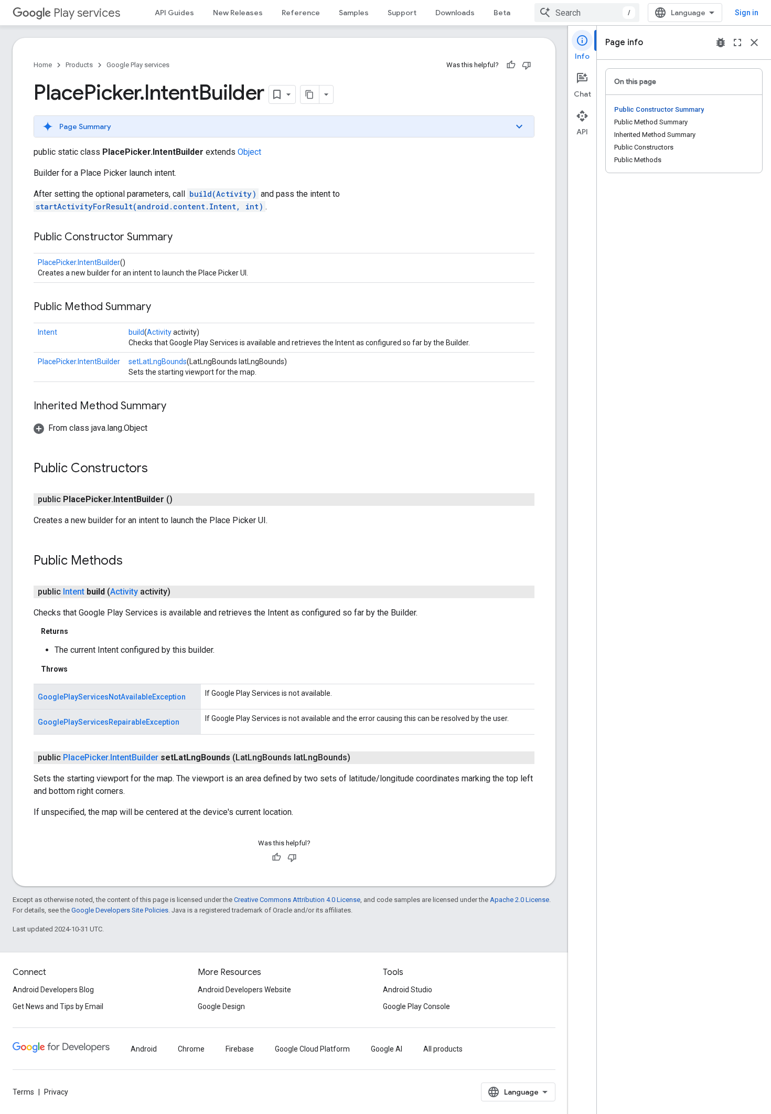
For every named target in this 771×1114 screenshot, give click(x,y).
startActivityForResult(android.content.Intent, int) (149, 206)
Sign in (746, 12)
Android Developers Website (244, 989)
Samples (354, 12)
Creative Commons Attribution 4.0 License (297, 900)
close (754, 42)
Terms (23, 1092)
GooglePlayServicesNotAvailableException (112, 697)
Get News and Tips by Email (58, 1006)
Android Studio (407, 989)
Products (79, 65)
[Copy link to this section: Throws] (78, 669)
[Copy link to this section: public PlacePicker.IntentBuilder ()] (183, 499)
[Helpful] (511, 65)
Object (249, 152)
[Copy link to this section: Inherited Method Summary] (176, 406)
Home (43, 65)
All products (443, 1049)
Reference (301, 12)
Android (144, 1049)
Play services (86, 13)
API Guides (174, 12)
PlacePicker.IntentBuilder (79, 262)
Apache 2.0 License (519, 900)
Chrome (191, 1049)
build (136, 332)
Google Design (221, 1006)
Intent (47, 332)
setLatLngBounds (157, 361)
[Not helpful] (526, 65)
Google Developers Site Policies (119, 910)
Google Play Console (416, 1006)
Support (402, 12)
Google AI (386, 1049)
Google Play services (137, 65)
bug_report (720, 42)
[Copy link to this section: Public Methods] (133, 561)
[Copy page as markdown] (310, 94)
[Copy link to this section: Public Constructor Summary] (183, 237)
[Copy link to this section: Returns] (78, 631)
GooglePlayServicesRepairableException (108, 722)
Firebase (240, 1049)
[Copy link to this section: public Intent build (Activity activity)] (180, 592)
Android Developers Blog (53, 989)
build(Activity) (222, 194)
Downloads (455, 12)
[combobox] (586, 12)
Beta (502, 12)
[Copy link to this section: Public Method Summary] (161, 307)
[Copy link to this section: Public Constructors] (158, 469)
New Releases (238, 12)
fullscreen (737, 42)
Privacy (56, 1092)
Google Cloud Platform (312, 1049)
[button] (284, 126)
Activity (159, 332)
